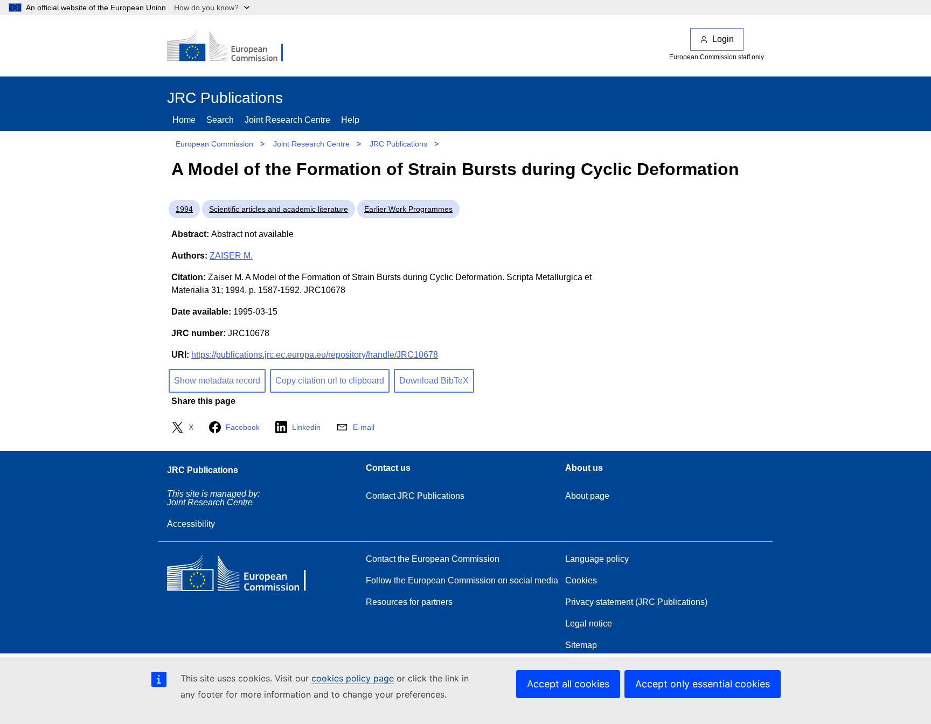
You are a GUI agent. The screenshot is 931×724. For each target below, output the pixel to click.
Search (220, 119)
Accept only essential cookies (702, 684)
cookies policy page (352, 678)
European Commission (214, 144)
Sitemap (581, 645)
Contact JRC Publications (415, 495)
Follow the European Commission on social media (462, 580)
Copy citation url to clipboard (329, 380)
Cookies (581, 580)
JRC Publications (398, 144)
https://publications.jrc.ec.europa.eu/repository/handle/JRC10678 (314, 354)
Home (184, 119)
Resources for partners (409, 602)
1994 (184, 209)
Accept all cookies (568, 684)
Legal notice (588, 623)
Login (723, 39)
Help (350, 119)
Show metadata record (217, 380)
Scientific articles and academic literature (278, 209)
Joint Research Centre (287, 119)
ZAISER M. (231, 255)
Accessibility (191, 523)
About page (587, 495)
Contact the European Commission (432, 558)
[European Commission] (232, 47)
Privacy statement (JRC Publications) (636, 602)
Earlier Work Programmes (408, 209)
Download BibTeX (434, 380)
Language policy (597, 558)
